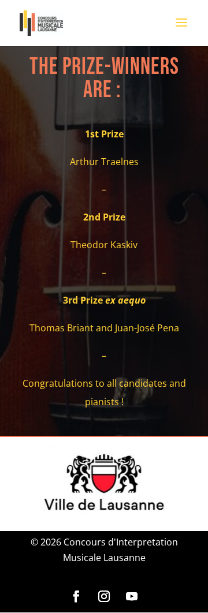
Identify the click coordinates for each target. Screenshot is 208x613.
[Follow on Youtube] (131, 596)
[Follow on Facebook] (76, 596)
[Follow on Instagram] (104, 596)
